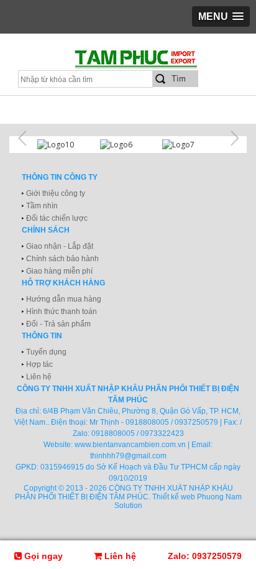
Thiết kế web (173, 497)
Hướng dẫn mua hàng (63, 299)
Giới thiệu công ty (55, 193)
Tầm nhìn (42, 205)
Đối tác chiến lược (57, 218)
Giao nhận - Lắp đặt (59, 246)
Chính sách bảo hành (62, 258)
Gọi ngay (42, 556)
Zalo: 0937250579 (205, 556)
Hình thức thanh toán (61, 311)
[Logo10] (65, 144)
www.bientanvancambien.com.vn (130, 444)
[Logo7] (190, 144)
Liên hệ (39, 376)
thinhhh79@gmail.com (128, 455)
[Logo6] (128, 144)
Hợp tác (39, 364)
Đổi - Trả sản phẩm (58, 324)
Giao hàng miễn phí (59, 271)
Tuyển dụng (46, 352)
